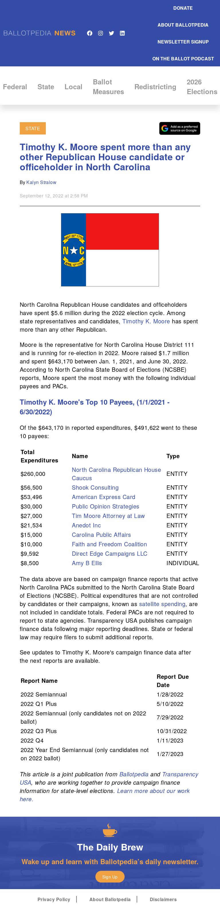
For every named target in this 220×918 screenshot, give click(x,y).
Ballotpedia (134, 774)
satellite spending (162, 604)
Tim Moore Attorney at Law (108, 515)
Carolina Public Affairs (101, 534)
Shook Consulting (95, 487)
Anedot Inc (86, 525)
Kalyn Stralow (41, 182)
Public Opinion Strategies (105, 506)
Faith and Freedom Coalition (109, 544)
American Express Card (103, 496)
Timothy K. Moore (146, 321)
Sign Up (109, 877)
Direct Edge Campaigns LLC (109, 553)
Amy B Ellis (87, 563)
